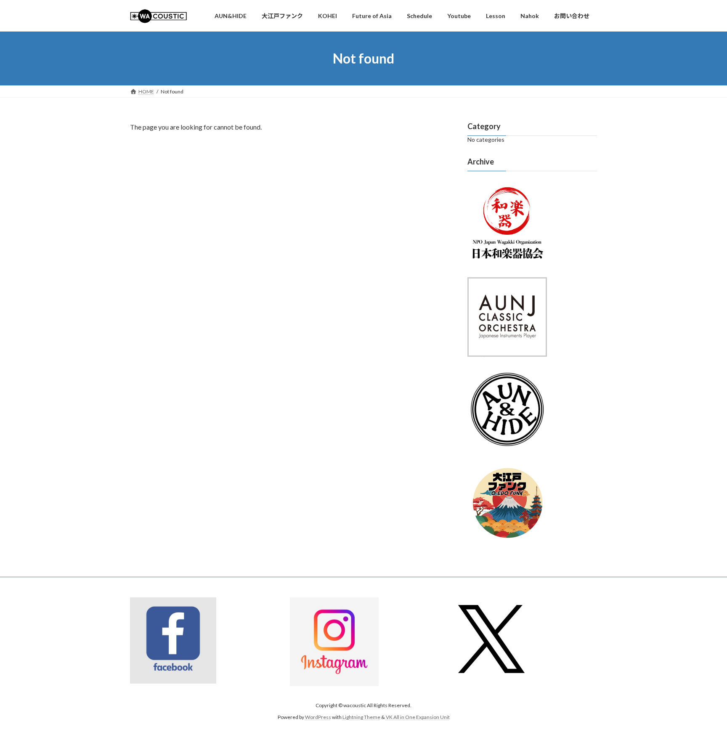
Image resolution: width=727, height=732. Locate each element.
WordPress (318, 717)
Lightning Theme (361, 717)
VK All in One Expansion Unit (418, 717)
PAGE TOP (702, 702)
